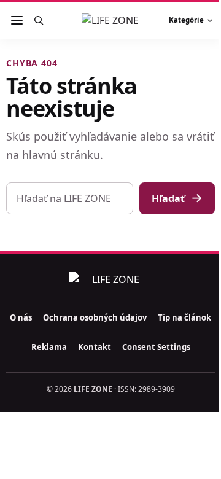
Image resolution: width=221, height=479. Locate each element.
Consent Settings (156, 346)
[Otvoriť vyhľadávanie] (38, 20)
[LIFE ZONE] (110, 20)
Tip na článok (184, 317)
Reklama (49, 346)
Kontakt (94, 346)
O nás (21, 317)
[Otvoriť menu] (17, 20)
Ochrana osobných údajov (95, 317)
